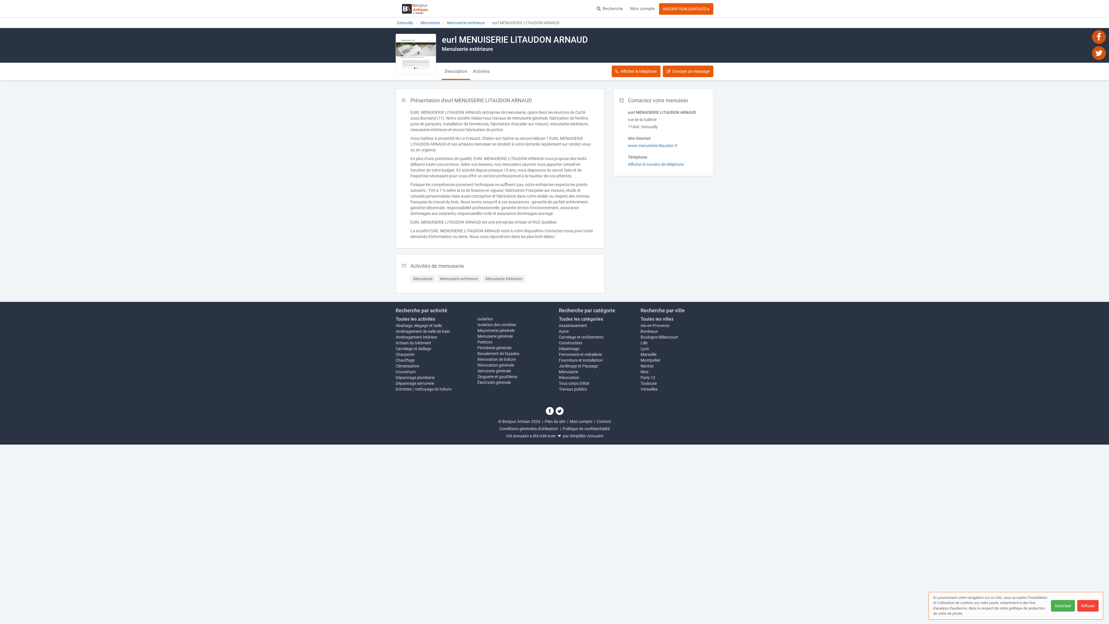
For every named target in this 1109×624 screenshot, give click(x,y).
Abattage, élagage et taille (419, 325)
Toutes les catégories (581, 319)
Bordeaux (649, 331)
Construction (570, 343)
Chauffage (405, 360)
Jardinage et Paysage (578, 366)
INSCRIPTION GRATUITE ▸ (686, 9)
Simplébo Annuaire (586, 436)
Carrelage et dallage (413, 348)
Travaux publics (573, 389)
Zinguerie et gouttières (497, 376)
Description (456, 71)
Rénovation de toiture (496, 359)
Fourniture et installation (581, 360)
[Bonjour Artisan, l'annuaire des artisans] (415, 8)
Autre (564, 331)
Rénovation (569, 377)
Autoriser (1063, 605)
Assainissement (573, 325)
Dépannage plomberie (415, 377)
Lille (644, 343)
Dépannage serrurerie (415, 383)
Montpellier (650, 360)
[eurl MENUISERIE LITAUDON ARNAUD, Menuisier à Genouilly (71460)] (416, 54)
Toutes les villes (657, 319)
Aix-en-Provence (655, 325)
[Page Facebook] (1099, 36)
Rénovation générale (495, 365)
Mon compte (642, 8)
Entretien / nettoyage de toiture (423, 389)
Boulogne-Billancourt (659, 337)
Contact (604, 421)
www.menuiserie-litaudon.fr (653, 145)
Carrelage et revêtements (581, 337)
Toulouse (649, 383)
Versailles (649, 389)
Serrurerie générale (494, 371)
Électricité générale (494, 382)
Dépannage (569, 348)
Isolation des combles (496, 324)
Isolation (485, 319)
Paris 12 (648, 377)
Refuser (1088, 605)
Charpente (405, 354)
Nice (644, 371)
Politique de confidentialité (586, 428)
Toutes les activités (415, 319)
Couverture (406, 371)
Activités (481, 71)
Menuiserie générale (495, 336)
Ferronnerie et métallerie (580, 354)
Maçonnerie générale (496, 330)
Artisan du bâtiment (413, 343)
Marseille (648, 354)
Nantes (647, 366)
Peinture (484, 342)
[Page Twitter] (1099, 53)
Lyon (645, 348)
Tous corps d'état (574, 383)
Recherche (613, 8)
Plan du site (555, 421)
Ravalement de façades (498, 353)
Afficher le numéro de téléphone (656, 164)
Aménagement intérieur (417, 337)
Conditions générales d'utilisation (528, 428)
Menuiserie (568, 371)
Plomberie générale (494, 348)
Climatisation (407, 366)
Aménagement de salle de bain (423, 331)
